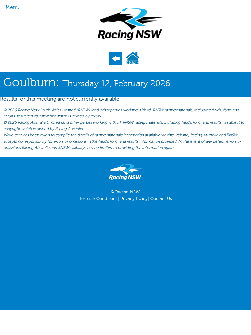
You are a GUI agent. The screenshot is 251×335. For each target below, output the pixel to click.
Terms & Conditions (98, 198)
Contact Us (161, 198)
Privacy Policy (134, 198)
